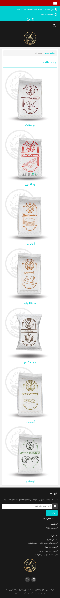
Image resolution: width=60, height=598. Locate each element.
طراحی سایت (40, 592)
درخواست (52, 513)
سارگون (17, 592)
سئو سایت (30, 592)
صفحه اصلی (49, 53)
